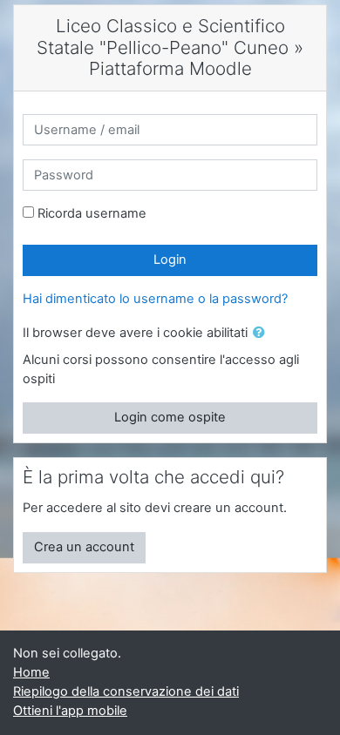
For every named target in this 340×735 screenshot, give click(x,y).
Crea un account (84, 547)
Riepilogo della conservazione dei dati (126, 691)
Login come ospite (170, 417)
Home (31, 672)
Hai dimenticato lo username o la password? (155, 299)
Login (170, 259)
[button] (262, 333)
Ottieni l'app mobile (70, 710)
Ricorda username (91, 213)
